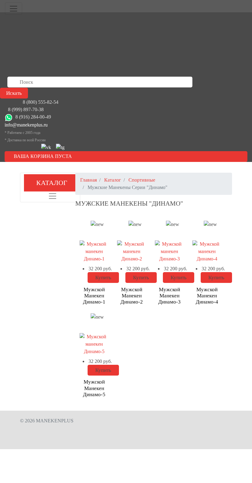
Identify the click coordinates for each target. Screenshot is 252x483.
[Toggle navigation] (13, 8)
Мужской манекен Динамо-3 (169, 296)
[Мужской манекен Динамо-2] (131, 252)
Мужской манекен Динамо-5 (94, 388)
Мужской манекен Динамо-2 (131, 296)
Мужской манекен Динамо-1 (94, 296)
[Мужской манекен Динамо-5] (94, 345)
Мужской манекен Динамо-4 (207, 296)
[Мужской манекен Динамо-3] (169, 252)
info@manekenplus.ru (26, 124)
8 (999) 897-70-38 (26, 109)
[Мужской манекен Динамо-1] (94, 252)
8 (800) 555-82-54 (40, 102)
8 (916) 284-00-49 (33, 116)
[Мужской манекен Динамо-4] (207, 252)
